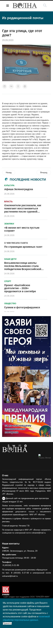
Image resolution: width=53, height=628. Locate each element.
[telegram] (25, 445)
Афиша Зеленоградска (18, 189)
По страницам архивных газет (23, 246)
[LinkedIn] (4, 86)
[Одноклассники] (18, 86)
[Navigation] (7, 6)
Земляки (9, 224)
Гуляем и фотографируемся (22, 307)
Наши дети (10, 259)
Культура (9, 185)
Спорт (7, 281)
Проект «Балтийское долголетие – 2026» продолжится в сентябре (20, 288)
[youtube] (19, 445)
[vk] (13, 445)
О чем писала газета (16, 243)
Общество (10, 303)
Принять (7, 623)
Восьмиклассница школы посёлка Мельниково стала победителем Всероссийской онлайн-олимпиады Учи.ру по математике (23, 269)
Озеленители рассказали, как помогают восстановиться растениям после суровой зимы (22, 210)
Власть (8, 201)
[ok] (8, 445)
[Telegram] (24, 86)
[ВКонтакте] (11, 86)
